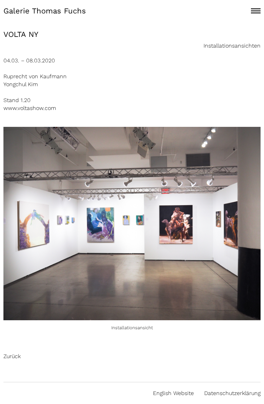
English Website (173, 393)
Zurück (12, 356)
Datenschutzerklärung (232, 393)
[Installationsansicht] (132, 316)
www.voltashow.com (29, 108)
